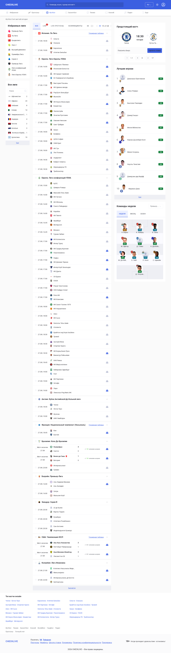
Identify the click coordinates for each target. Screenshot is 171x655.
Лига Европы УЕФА (57, 59)
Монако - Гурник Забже (14, 613)
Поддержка (107, 642)
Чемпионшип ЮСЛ (55, 537)
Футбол (8, 628)
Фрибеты (44, 642)
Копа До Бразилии (59, 441)
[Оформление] (157, 5)
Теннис (15, 628)
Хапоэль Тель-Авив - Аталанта (49, 609)
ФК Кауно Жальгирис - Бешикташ (18, 617)
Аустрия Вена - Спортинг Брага (17, 605)
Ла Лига (53, 33)
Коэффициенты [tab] (75, 26)
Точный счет (20, 632)
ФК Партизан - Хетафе (46, 605)
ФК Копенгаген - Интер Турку (48, 617)
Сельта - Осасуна (76, 601)
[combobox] (149, 4)
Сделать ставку (155, 50)
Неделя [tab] (122, 214)
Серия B (53, 502)
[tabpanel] (72, 310)
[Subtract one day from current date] (111, 26)
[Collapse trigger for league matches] (107, 33)
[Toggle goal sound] (92, 26)
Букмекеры (67, 642)
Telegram (47, 640)
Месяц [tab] (133, 214)
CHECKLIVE (12, 4)
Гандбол (50, 628)
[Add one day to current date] (97, 26)
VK (41, 640)
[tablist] (61, 26)
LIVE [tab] (45, 25)
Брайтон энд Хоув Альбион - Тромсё (83, 605)
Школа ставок (55, 642)
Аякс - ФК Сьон (11, 609)
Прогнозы (9, 632)
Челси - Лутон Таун (13, 601)
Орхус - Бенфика (76, 609)
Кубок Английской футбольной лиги (64, 399)
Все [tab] (36, 26)
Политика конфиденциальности (87, 642)
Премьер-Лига (56, 476)
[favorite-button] (35, 33)
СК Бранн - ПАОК (76, 613)
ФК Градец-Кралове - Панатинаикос (51, 613)
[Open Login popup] (163, 5)
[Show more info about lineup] (107, 41)
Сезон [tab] (143, 214)
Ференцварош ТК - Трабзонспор (82, 617)
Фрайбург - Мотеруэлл (14, 621)
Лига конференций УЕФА (60, 178)
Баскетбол (24, 628)
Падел (57, 628)
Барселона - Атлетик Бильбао (49, 601)
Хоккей (33, 628)
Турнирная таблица (96, 33)
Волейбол (41, 628)
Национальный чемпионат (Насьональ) (68, 425)
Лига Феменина (58, 563)
